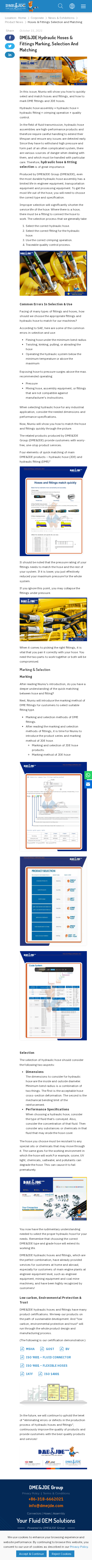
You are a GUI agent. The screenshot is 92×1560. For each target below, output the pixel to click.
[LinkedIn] (10, 55)
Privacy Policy (30, 1493)
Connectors (34, 1513)
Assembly (59, 1513)
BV (67, 1349)
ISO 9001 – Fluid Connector (48, 1357)
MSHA (30, 1349)
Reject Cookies (61, 1554)
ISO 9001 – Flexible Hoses (46, 1365)
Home (22, 18)
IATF (29, 1374)
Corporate (37, 18)
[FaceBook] (10, 38)
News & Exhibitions (61, 18)
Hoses (47, 1513)
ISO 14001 (51, 1374)
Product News (14, 22)
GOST (50, 1349)
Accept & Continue (31, 1554)
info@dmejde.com (46, 1505)
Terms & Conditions (56, 1493)
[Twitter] (10, 46)
